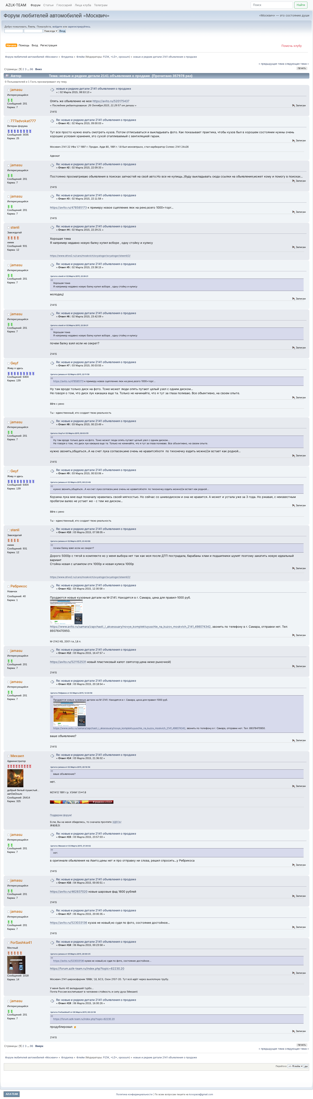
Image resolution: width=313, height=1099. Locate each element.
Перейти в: (281, 1066)
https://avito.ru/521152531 (68, 662)
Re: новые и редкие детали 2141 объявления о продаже (96, 120)
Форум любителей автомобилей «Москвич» (57, 15)
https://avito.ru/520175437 (111, 101)
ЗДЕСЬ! (116, 821)
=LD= (114, 56)
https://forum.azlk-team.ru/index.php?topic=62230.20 (87, 968)
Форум (35, 5)
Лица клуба (83, 5)
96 (31, 69)
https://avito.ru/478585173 (68, 207)
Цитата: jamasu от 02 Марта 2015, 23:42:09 (70, 541)
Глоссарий (64, 5)
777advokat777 (23, 121)
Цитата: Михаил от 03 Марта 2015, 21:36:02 (71, 846)
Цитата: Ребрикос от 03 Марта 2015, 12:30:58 (71, 693)
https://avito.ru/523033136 (68, 922)
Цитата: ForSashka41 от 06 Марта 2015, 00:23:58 (73, 1012)
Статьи (48, 5)
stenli (15, 227)
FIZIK (106, 56)
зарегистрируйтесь (79, 26)
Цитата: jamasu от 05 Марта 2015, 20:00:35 (70, 954)
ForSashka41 (21, 942)
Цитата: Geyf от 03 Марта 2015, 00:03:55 (69, 433)
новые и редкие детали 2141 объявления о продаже (93, 88)
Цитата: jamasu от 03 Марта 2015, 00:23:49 (71, 482)
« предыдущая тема (271, 63)
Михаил (17, 756)
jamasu (16, 89)
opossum (124, 56)
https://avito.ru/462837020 (68, 891)
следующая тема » (297, 63)
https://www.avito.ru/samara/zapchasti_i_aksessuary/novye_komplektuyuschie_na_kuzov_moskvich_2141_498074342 (130, 626)
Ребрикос (19, 586)
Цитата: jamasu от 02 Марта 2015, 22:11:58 (70, 374)
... (28, 69)
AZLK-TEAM (16, 5)
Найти (301, 5)
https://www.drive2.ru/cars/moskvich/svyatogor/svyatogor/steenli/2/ (90, 255)
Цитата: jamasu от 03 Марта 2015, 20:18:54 (70, 767)
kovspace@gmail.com (201, 1094)
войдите (57, 26)
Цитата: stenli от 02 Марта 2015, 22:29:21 (69, 276)
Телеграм (100, 5)
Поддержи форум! (61, 815)
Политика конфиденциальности (134, 1094)
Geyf (14, 363)
